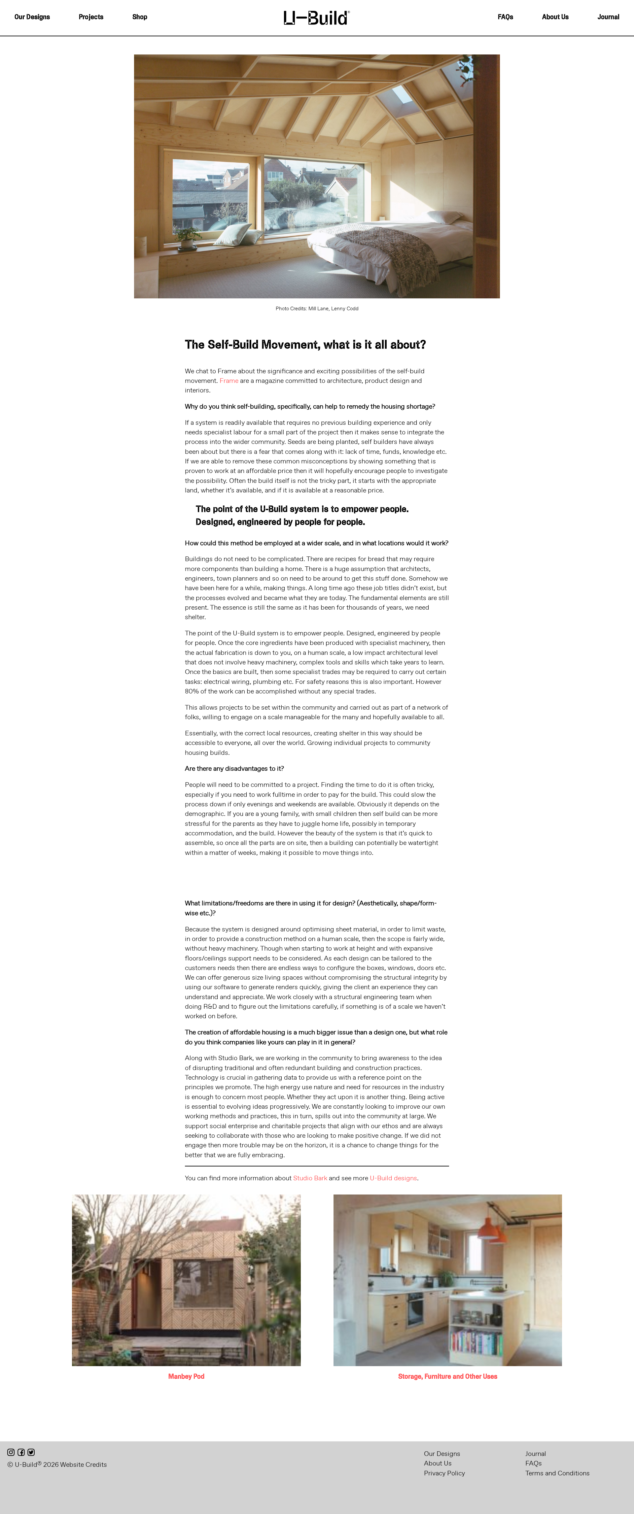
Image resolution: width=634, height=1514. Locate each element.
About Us (555, 17)
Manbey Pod (186, 1377)
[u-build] (317, 17)
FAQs (505, 17)
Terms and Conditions (557, 1473)
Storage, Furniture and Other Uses (447, 1377)
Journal (608, 17)
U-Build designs (393, 1178)
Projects (91, 17)
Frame (229, 380)
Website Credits (83, 1464)
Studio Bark (310, 1178)
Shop (139, 17)
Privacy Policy (444, 1473)
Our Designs (32, 17)
